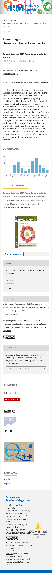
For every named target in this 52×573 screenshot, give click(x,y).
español (7, 483)
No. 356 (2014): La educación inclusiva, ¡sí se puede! (25, 24)
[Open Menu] (3, 3)
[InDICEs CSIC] (9, 413)
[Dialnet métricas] (12, 400)
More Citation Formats (19, 369)
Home (6, 20)
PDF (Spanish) (14, 254)
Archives (15, 20)
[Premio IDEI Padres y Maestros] (19, 461)
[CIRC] (10, 426)
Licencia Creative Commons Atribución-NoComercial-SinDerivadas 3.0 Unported (25, 327)
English (7, 479)
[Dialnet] (10, 394)
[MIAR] (10, 432)
